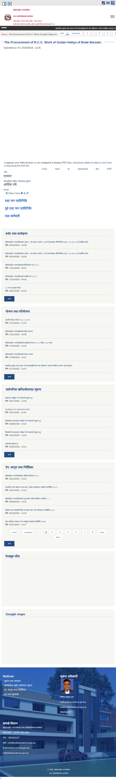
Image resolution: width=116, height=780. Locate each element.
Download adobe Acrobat (86, 162)
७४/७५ (6, 189)
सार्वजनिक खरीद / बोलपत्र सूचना (17, 181)
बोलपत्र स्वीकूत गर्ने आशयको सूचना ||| (19, 398)
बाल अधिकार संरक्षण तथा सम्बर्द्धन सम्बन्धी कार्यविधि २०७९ (25, 521)
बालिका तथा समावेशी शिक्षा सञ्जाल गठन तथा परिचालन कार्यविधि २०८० (30, 510)
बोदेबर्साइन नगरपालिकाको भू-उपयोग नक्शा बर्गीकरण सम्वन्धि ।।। (28, 498)
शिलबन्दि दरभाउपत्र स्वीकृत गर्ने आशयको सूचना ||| (23, 421)
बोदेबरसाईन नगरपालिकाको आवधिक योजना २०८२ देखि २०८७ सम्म (28, 343)
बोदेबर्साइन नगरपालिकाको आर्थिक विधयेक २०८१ (22, 476)
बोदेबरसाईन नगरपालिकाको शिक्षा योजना (19, 331)
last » (58, 537)
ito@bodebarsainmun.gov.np (73, 707)
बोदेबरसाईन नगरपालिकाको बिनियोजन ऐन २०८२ (22, 265)
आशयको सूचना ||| (11, 443)
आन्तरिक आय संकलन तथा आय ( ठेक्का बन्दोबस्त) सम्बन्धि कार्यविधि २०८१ (31, 487)
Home (4, 34)
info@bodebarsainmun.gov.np (22, 743)
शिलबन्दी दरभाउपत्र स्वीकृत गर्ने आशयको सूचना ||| (23, 432)
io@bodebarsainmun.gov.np (73, 702)
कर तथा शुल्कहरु (11, 694)
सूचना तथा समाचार (12, 681)
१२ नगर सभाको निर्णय (13, 288)
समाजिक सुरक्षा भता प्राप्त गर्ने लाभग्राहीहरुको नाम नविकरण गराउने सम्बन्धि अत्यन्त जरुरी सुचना (38, 365)
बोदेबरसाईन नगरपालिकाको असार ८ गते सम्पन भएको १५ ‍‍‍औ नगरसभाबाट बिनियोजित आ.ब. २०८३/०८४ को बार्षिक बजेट (46, 242)
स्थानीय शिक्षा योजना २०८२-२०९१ (17, 320)
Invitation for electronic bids (17, 409)
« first (56, 33)
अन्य (9, 299)
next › (102, 532)
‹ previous (70, 33)
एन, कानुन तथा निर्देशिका (15, 689)
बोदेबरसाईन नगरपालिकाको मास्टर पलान (19, 354)
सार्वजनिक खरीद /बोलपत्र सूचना (18, 685)
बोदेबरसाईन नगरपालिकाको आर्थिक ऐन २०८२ (21, 276)
